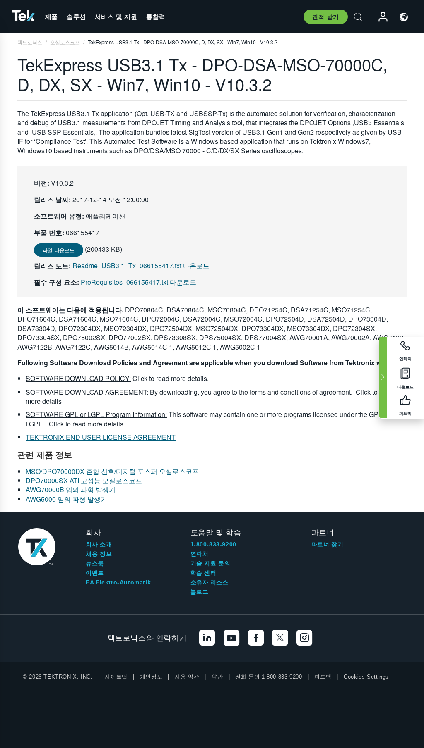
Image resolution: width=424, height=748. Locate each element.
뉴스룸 (95, 563)
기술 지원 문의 (210, 563)
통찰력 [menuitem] (156, 16)
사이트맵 (116, 677)
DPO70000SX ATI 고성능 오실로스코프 (84, 480)
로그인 (379, 17)
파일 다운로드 (59, 249)
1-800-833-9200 (213, 544)
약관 (217, 677)
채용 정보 (99, 553)
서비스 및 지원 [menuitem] (116, 16)
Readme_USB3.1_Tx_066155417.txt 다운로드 (141, 265)
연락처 (199, 553)
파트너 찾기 (327, 544)
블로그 (199, 591)
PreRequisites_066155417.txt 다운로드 (138, 282)
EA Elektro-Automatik (118, 582)
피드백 (322, 677)
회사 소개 (99, 544)
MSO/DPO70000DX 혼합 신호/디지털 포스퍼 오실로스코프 (112, 471)
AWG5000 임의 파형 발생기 (66, 499)
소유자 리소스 (209, 582)
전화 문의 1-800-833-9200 (268, 677)
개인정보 (151, 677)
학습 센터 (203, 572)
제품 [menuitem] (51, 16)
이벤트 (95, 572)
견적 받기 (325, 16)
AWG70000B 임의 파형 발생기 (71, 489)
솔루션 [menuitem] (76, 16)
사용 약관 (187, 677)
